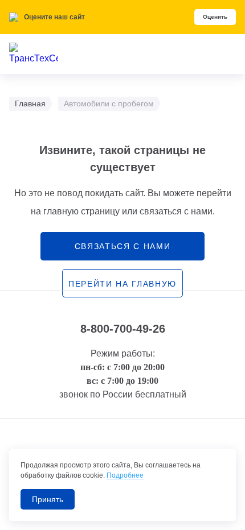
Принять (47, 499)
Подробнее (125, 475)
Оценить (215, 17)
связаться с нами (123, 246)
